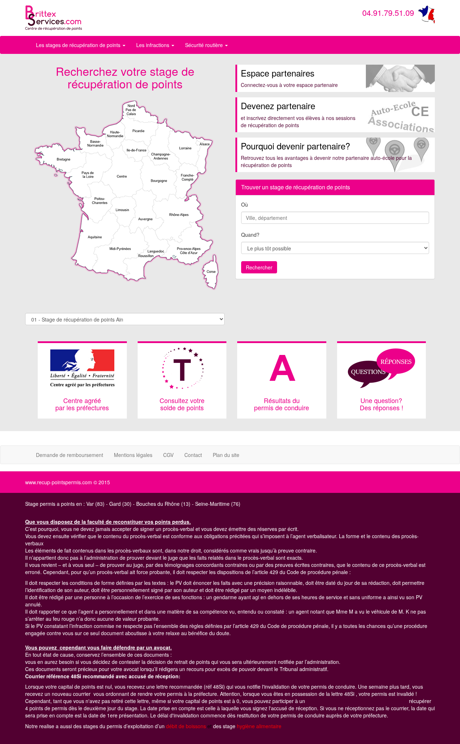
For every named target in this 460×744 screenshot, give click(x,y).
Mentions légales (133, 454)
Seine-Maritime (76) (217, 503)
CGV (168, 454)
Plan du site (226, 454)
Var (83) (95, 503)
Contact (193, 454)
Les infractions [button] (153, 44)
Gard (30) (120, 503)
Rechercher (259, 267)
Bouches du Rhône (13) (163, 503)
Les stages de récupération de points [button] (79, 44)
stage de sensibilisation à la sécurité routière (357, 700)
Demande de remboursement (69, 454)
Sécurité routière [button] (204, 44)
